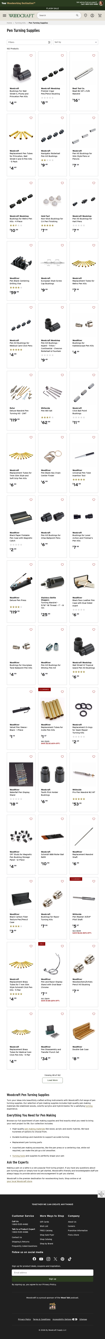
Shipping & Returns (20, 1242)
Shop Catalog (46, 1239)
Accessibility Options (62, 1319)
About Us (72, 1222)
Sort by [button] (58, 42)
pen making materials (35, 1129)
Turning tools (18, 1156)
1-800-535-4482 (20, 1224)
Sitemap (83, 1319)
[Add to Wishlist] (31, 55)
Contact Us (17, 1237)
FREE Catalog (46, 1230)
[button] (75, 42)
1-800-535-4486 (20, 1232)
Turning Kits (20, 23)
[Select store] (86, 15)
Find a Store (73, 1235)
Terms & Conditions (41, 1319)
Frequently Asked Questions (24, 1246)
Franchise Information (78, 1230)
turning (89, 1106)
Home (9, 23)
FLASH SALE (52, 8)
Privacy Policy (49, 1284)
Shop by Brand (46, 1244)
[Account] (92, 16)
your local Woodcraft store (19, 1181)
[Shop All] (4, 15)
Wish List (44, 1226)
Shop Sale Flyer (47, 1235)
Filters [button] (11, 42)
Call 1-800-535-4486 (89, 4)
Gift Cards (44, 1222)
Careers (71, 1226)
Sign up (52, 1279)
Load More (52, 1080)
